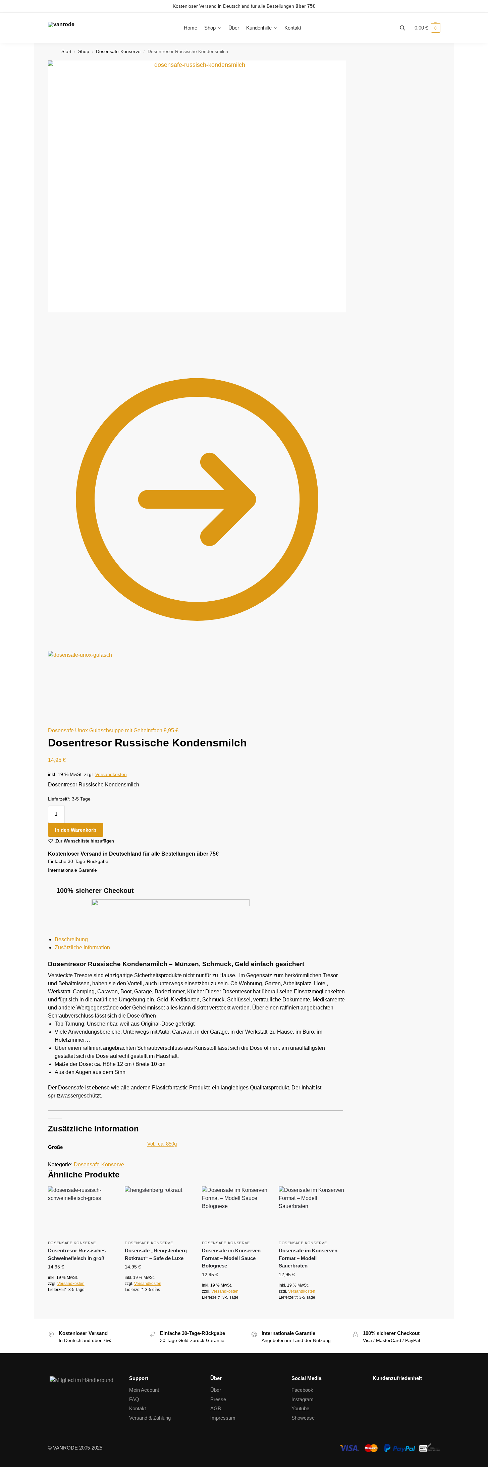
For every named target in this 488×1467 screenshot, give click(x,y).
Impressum (222, 1418)
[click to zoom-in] (197, 186)
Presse (218, 1399)
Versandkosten (111, 774)
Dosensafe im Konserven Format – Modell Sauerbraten (308, 1258)
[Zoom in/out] (66, 339)
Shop (83, 51)
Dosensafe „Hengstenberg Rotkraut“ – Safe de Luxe (156, 1254)
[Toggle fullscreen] (61, 339)
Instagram (302, 1399)
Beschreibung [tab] (71, 939)
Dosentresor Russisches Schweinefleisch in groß (77, 1254)
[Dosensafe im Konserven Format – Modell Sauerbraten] (312, 1211)
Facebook (302, 1390)
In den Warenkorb (75, 830)
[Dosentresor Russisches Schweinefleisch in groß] (81, 1211)
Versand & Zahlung (150, 1418)
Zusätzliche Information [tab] (82, 947)
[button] (427, 28)
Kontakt (137, 1408)
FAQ (134, 1399)
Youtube (300, 1408)
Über (215, 1390)
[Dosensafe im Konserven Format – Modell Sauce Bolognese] (235, 1211)
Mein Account (144, 1390)
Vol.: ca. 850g (162, 1144)
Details (81, 1304)
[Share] (55, 339)
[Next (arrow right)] (55, 347)
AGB (215, 1408)
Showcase (303, 1418)
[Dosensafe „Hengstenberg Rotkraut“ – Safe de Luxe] (158, 1211)
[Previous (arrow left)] (50, 347)
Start (66, 51)
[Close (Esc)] (50, 339)
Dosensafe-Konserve (118, 51)
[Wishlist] (105, 1196)
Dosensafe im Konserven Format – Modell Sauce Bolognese (231, 1258)
